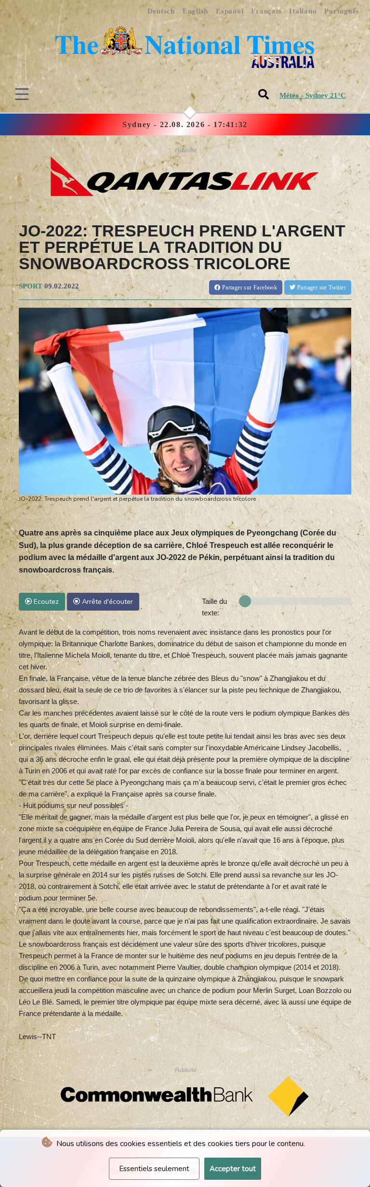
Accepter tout (233, 1169)
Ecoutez (45, 601)
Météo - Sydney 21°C (312, 95)
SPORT (30, 286)
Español (229, 11)
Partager (248, 287)
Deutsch (161, 11)
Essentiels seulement (154, 1169)
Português (341, 11)
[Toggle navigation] (22, 94)
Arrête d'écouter (106, 601)
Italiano (303, 11)
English (195, 11)
